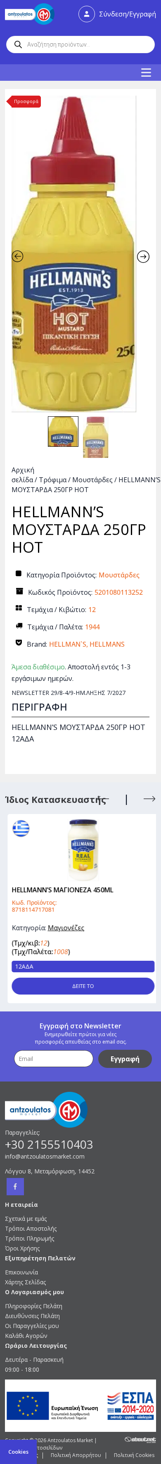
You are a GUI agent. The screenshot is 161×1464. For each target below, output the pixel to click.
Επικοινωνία (21, 1272)
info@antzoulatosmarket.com (45, 1156)
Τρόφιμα (52, 479)
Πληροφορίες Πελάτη (33, 1306)
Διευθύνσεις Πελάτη (32, 1316)
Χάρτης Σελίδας (25, 1282)
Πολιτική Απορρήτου (76, 1455)
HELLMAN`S (67, 644)
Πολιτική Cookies (134, 1455)
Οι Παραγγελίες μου (32, 1326)
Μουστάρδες (92, 479)
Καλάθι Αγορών (26, 1336)
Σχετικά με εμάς (26, 1218)
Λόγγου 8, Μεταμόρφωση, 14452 (50, 1171)
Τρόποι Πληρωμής (29, 1238)
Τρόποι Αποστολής (31, 1228)
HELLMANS (107, 644)
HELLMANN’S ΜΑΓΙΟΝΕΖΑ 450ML (60, 889)
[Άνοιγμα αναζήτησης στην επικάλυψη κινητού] (80, 44)
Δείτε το (81, 986)
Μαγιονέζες (63, 927)
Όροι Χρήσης (22, 1248)
